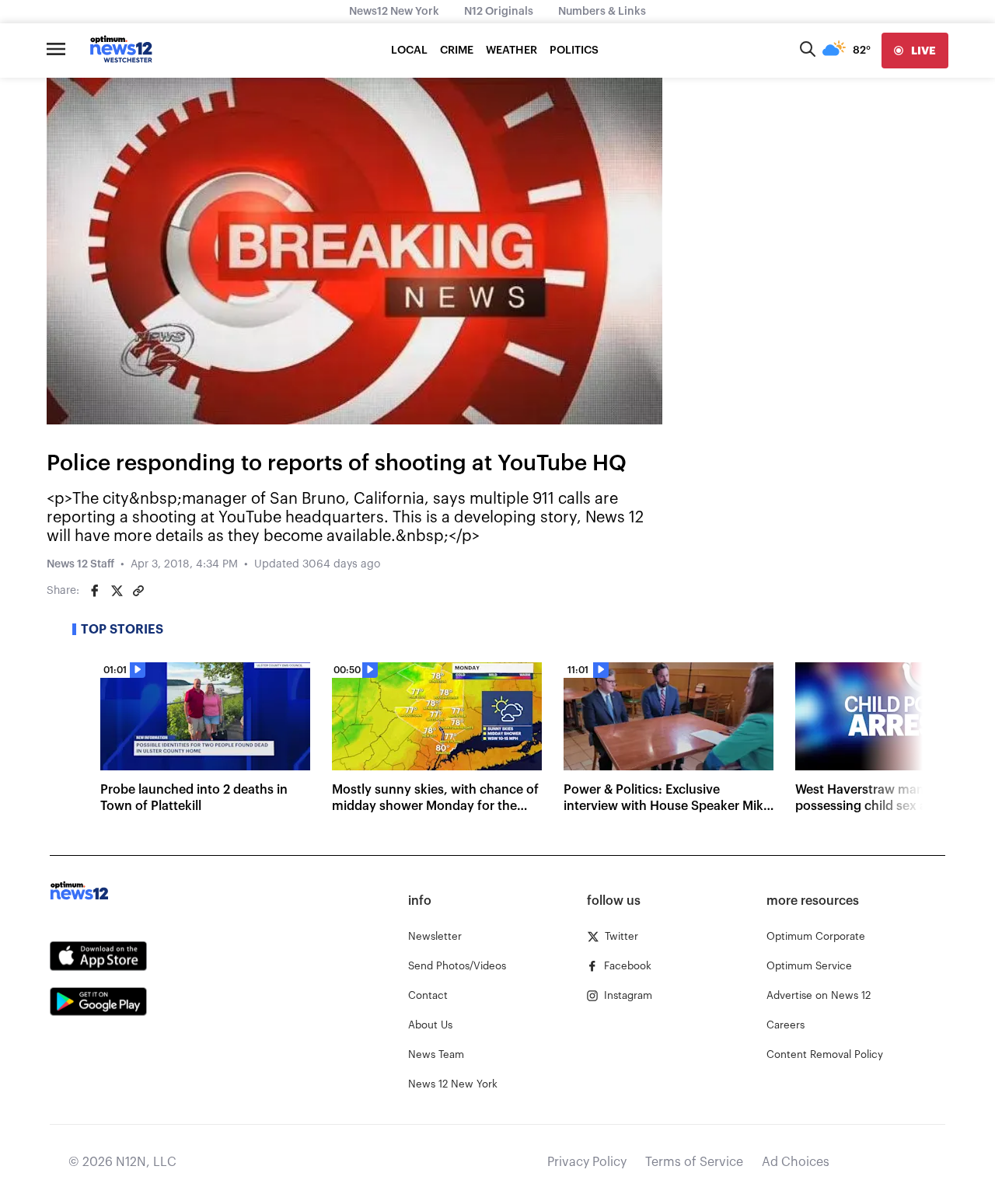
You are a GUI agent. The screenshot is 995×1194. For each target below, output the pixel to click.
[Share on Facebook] (95, 591)
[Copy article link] (138, 591)
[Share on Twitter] (116, 591)
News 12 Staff (80, 564)
